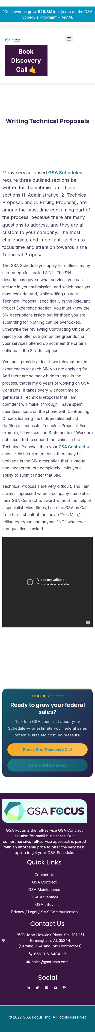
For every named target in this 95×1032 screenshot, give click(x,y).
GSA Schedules (65, 172)
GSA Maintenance (44, 889)
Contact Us (44, 874)
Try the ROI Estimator (47, 765)
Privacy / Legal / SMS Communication (44, 912)
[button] (69, 39)
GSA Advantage (44, 897)
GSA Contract (72, 446)
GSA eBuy (44, 904)
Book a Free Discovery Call (47, 749)
